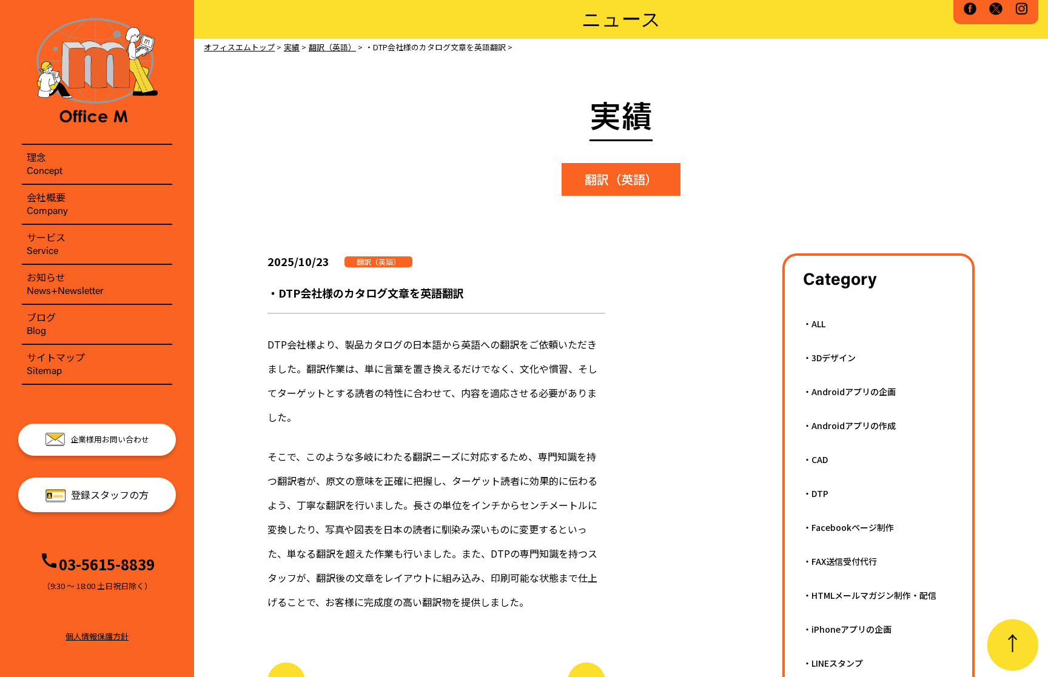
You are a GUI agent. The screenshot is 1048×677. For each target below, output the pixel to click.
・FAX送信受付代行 (840, 561)
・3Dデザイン (829, 358)
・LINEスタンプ (833, 663)
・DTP (815, 493)
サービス (46, 243)
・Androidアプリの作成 (849, 425)
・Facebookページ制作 (848, 527)
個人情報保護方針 (97, 636)
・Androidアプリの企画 (849, 391)
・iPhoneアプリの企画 (847, 629)
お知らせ (65, 283)
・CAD (815, 459)
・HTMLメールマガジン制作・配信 (869, 595)
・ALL (814, 324)
